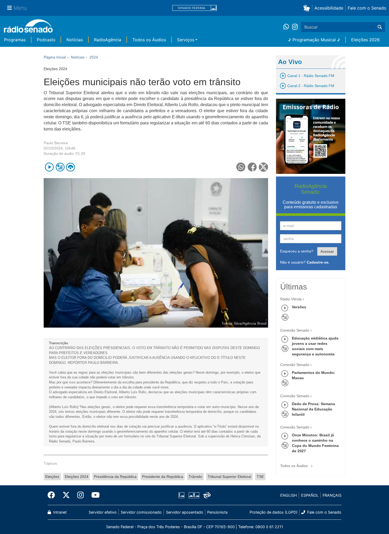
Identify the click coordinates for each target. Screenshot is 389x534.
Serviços (185, 39)
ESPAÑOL (310, 495)
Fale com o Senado (367, 8)
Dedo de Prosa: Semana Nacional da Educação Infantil (313, 409)
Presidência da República (115, 476)
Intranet (59, 512)
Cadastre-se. (318, 262)
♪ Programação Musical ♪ (314, 39)
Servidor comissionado (141, 512)
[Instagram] (295, 27)
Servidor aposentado (184, 512)
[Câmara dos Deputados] (182, 495)
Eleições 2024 (76, 476)
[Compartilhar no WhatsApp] (241, 167)
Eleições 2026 (365, 39)
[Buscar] (379, 27)
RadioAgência (107, 39)
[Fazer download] (70, 167)
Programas (15, 39)
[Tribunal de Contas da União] (206, 495)
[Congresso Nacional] (193, 495)
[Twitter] (66, 495)
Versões (299, 307)
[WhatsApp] (287, 27)
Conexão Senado (294, 330)
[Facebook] (53, 495)
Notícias (74, 39)
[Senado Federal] (194, 8)
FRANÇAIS (332, 495)
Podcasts (46, 39)
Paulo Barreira (56, 143)
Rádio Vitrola (291, 299)
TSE (260, 476)
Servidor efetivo (103, 512)
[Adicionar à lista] (60, 167)
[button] (307, 7)
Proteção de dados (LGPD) (273, 512)
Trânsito (195, 476)
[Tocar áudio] (49, 167)
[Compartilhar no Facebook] (252, 167)
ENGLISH (288, 495)
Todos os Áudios (149, 39)
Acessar (327, 251)
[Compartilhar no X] (263, 167)
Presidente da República (162, 476)
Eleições (52, 476)
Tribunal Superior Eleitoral (229, 476)
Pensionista (217, 512)
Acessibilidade (328, 8)
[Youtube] (94, 495)
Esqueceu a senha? (296, 251)
